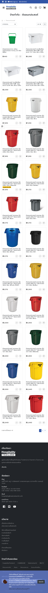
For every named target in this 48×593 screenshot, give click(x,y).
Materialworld (32, 563)
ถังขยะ (16, 567)
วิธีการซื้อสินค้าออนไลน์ (9, 530)
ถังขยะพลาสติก (7, 567)
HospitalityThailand (9, 563)
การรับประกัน (6, 538)
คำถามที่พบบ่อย (6, 548)
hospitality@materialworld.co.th (12, 496)
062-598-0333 (15, 491)
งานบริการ (5, 543)
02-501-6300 (15, 489)
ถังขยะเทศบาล (24, 567)
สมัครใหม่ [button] (24, 2)
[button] (31, 8)
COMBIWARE (21, 563)
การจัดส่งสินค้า (6, 533)
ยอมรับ (41, 582)
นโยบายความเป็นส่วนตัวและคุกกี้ (18, 589)
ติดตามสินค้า (6, 536)
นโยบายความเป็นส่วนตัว (9, 526)
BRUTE (42, 563)
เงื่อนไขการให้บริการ (8, 523)
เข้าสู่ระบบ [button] (15, 2)
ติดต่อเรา (4, 550)
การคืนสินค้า (5, 541)
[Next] (45, 430)
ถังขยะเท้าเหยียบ (35, 567)
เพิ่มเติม (4, 467)
